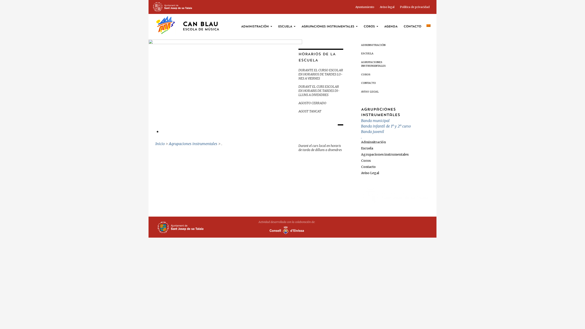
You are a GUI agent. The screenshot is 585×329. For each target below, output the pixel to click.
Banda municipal (375, 120)
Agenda (390, 26)
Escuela (285, 26)
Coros (365, 74)
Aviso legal (387, 7)
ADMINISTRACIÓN (255, 26)
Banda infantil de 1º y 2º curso (386, 126)
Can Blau (201, 26)
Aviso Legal (370, 91)
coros (369, 26)
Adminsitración (373, 45)
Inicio (160, 143)
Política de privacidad (415, 7)
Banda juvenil (372, 131)
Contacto (412, 26)
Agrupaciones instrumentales (327, 26)
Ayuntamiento (364, 7)
